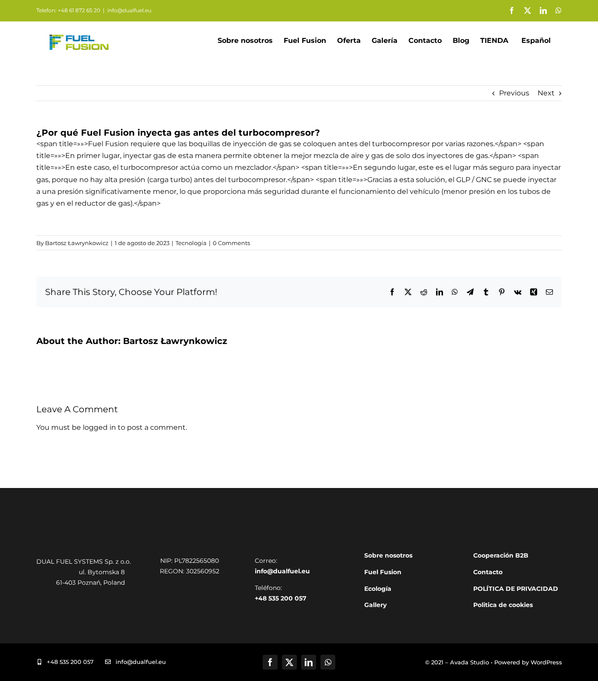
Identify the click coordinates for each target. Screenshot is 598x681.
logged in (99, 427)
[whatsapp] (327, 662)
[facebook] (270, 662)
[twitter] (289, 662)
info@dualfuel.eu (129, 10)
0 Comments (231, 242)
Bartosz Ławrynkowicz (77, 242)
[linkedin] (308, 662)
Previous (514, 93)
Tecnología (191, 242)
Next (546, 93)
